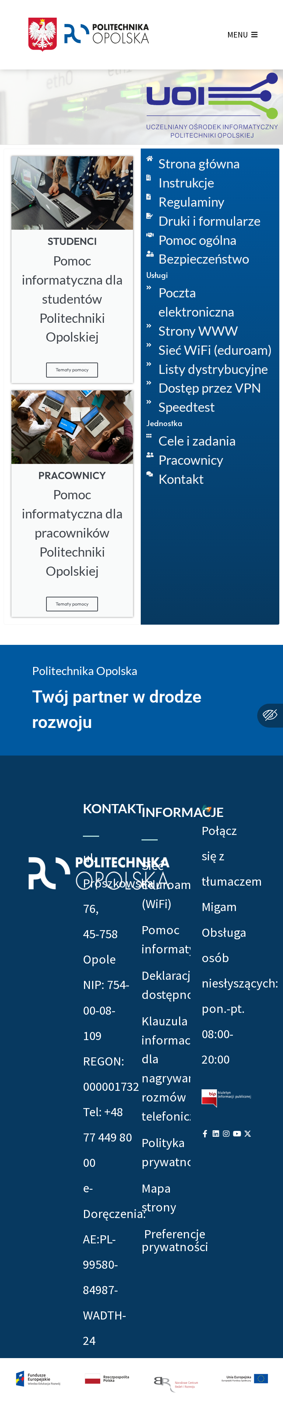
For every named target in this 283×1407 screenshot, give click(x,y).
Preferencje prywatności (175, 1240)
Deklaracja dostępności (166, 984)
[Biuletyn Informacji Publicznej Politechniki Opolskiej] (226, 1098)
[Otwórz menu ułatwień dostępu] (270, 716)
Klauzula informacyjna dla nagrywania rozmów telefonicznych (166, 1068)
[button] (237, 34)
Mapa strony (159, 1197)
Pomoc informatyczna (166, 939)
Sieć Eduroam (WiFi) (166, 884)
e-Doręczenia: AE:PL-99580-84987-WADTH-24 (114, 1264)
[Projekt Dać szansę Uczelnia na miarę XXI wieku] (141, 1382)
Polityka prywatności (166, 1152)
